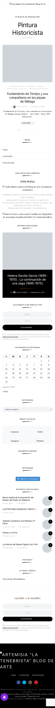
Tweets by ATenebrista (14, 579)
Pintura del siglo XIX (17, 89)
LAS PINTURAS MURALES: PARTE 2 (19, 509)
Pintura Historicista (38, 89)
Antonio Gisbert (17, 86)
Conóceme (7, 156)
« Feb (5, 391)
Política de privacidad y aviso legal (15, 694)
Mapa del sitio (34, 696)
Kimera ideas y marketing (36, 699)
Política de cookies (39, 694)
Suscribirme (26, 327)
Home (5, 150)
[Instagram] (30, 682)
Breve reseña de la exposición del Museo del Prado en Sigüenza (18, 498)
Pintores (31, 86)
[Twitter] (24, 682)
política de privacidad (10, 337)
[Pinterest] (36, 682)
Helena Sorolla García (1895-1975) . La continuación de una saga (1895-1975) (27, 279)
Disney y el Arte (10, 532)
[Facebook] (18, 682)
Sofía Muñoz (22, 106)
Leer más (26, 123)
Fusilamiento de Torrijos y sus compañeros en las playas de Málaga (27, 97)
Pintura (40, 86)
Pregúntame (8, 163)
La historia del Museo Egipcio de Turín (20, 544)
